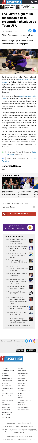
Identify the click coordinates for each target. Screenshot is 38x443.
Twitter (30, 31)
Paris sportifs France (23, 407)
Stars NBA (20, 368)
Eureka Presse (28, 436)
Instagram (34, 341)
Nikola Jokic (21, 378)
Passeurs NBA (6, 415)
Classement (20, 228)
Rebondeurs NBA (7, 412)
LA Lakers (5, 373)
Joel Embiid (21, 393)
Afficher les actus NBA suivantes (18, 325)
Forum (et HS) (6, 203)
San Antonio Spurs (7, 393)
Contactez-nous (11, 423)
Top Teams (5, 368)
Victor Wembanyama (23, 373)
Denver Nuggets (6, 385)
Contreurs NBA (6, 417)
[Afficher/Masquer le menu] (35, 2)
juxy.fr (33, 439)
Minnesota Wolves (7, 378)
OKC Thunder (5, 391)
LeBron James (22, 370)
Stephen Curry (21, 383)
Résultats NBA (6, 407)
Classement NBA (6, 404)
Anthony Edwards (22, 380)
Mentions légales (8, 426)
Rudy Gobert (21, 385)
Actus (7, 228)
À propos (17, 426)
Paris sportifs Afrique (23, 409)
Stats (12, 228)
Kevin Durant (21, 388)
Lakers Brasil (21, 404)
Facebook (34, 31)
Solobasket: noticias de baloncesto (24, 401)
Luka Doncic (21, 375)
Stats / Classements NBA (7, 401)
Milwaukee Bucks (7, 380)
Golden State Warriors (8, 370)
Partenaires (26, 423)
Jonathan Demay (11, 166)
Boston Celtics (6, 375)
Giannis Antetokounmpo (24, 391)
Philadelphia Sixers (7, 388)
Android (31, 350)
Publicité (19, 423)
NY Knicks (5, 383)
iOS (20, 350)
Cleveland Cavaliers (7, 396)
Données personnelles (27, 426)
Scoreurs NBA (6, 409)
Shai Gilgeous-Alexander (22, 396)
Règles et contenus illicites (21, 203)
